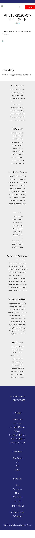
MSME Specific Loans (17, 443)
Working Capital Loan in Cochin (17, 315)
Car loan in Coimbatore (17, 226)
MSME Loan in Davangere (17, 371)
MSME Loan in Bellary (17, 365)
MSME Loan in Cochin (17, 359)
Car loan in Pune (17, 232)
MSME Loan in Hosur (17, 350)
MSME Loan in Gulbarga (17, 368)
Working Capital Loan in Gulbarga (17, 324)
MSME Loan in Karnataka (17, 377)
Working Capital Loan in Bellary (17, 321)
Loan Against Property (17, 427)
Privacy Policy (17, 497)
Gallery (17, 470)
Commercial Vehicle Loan (17, 435)
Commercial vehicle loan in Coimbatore (17, 269)
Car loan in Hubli (17, 222)
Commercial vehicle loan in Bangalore (17, 260)
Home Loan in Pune (17, 148)
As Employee (17, 516)
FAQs (17, 462)
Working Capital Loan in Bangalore (17, 303)
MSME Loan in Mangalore (17, 374)
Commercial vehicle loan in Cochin (17, 272)
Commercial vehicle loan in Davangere (17, 284)
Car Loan (17, 431)
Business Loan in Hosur (17, 92)
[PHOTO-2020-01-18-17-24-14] (17, 52)
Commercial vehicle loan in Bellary (17, 278)
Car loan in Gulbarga (17, 238)
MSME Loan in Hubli (17, 353)
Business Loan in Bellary (17, 108)
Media (17, 493)
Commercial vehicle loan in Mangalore (17, 287)
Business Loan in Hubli (17, 95)
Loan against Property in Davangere (17, 197)
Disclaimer (17, 501)
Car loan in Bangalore (17, 216)
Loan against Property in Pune (17, 188)
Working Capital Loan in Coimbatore (17, 312)
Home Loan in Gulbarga (17, 154)
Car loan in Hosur (17, 219)
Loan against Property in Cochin (17, 185)
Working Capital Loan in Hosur (17, 306)
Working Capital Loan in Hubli (17, 309)
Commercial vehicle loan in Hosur (17, 263)
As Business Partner (17, 512)
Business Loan (17, 419)
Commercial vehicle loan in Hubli (17, 266)
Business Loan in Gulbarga (17, 111)
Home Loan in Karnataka (17, 163)
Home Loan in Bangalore (17, 133)
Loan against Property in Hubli (17, 179)
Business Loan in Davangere (17, 114)
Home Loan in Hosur (17, 136)
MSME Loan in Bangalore (17, 346)
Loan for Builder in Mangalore (17, 200)
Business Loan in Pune (17, 105)
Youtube (29, 7)
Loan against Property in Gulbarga (17, 194)
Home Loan (17, 423)
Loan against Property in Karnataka (17, 203)
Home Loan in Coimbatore (17, 142)
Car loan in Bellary (17, 235)
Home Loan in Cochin (17, 145)
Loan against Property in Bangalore (17, 176)
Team (17, 485)
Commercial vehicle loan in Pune (17, 275)
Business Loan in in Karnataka (17, 120)
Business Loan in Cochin (17, 101)
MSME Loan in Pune (17, 362)
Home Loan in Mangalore (17, 160)
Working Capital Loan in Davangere (17, 328)
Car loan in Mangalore (17, 244)
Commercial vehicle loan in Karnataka (17, 290)
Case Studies (17, 458)
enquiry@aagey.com (17, 396)
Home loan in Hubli (17, 139)
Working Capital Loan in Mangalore (17, 331)
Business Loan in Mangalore (17, 117)
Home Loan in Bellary (17, 151)
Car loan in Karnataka (17, 247)
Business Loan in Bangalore (17, 89)
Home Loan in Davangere (17, 157)
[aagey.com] (2, 6)
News (17, 466)
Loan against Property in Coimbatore (17, 182)
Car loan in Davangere (17, 241)
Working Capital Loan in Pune (17, 318)
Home (18, 23)
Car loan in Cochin (17, 229)
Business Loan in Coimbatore (17, 98)
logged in (14, 75)
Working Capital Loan (17, 439)
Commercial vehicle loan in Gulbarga (17, 281)
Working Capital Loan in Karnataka (17, 334)
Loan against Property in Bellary (17, 191)
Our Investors (17, 489)
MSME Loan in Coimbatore (17, 356)
